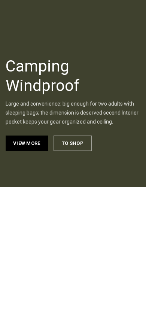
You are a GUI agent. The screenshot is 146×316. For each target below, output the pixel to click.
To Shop (72, 143)
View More (26, 143)
